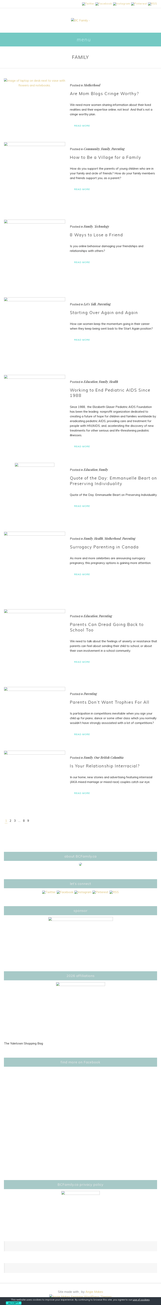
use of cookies (141, 1299)
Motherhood (92, 85)
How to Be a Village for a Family (105, 157)
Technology (101, 226)
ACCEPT (13, 1302)
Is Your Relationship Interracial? (105, 765)
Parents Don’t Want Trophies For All (109, 702)
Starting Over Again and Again (104, 312)
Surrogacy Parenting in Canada (104, 546)
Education (91, 382)
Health (113, 382)
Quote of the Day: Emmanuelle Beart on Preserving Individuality (113, 480)
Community (92, 149)
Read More (82, 125)
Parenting (118, 149)
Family (105, 149)
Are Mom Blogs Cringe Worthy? (104, 93)
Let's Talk (90, 304)
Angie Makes (94, 1292)
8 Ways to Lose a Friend (96, 234)
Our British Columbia (108, 757)
